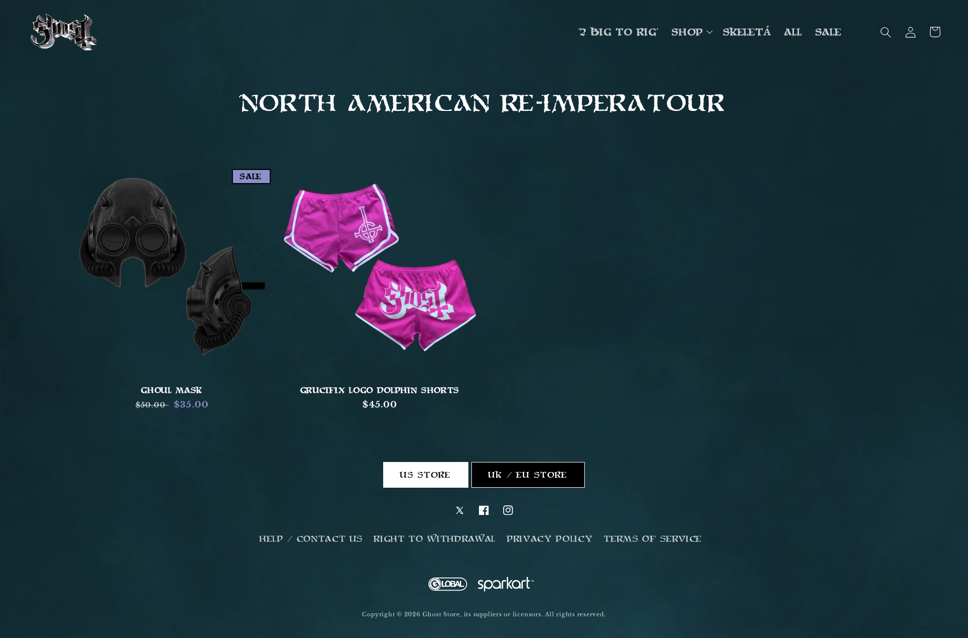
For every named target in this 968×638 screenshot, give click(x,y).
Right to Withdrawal (435, 538)
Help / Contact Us (311, 538)
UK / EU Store (528, 474)
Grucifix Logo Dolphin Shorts (380, 390)
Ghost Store (441, 614)
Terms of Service (653, 538)
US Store (426, 474)
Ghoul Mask (172, 390)
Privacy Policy (550, 538)
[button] (691, 32)
